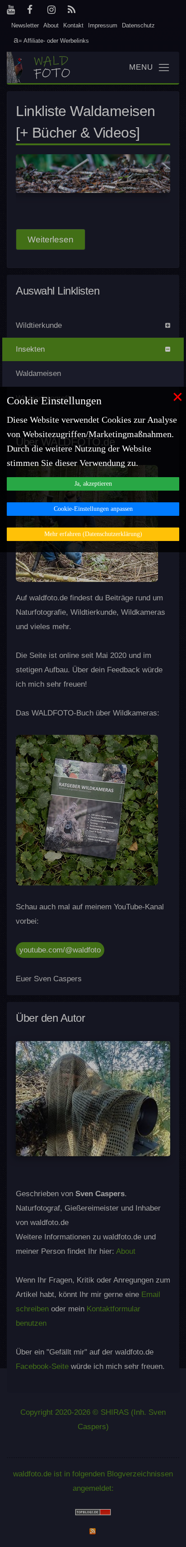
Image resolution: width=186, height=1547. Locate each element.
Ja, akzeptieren (93, 483)
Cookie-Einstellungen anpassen (93, 508)
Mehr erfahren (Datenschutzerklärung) (93, 534)
